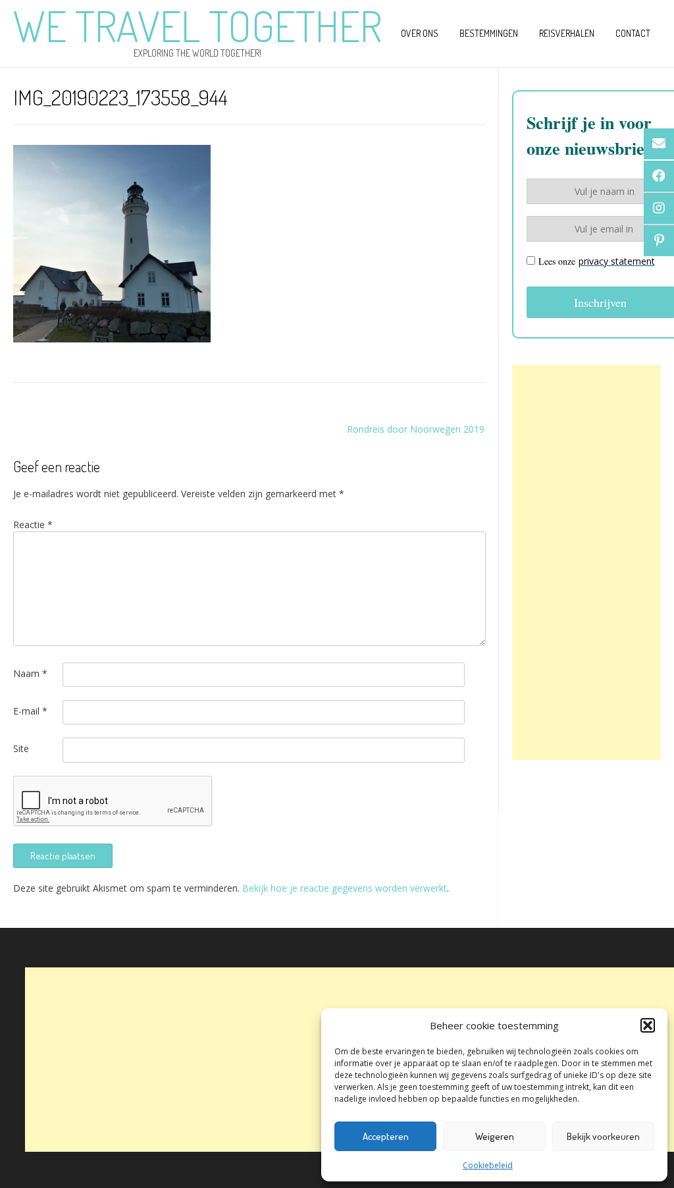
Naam (30, 673)
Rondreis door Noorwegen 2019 (415, 429)
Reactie (33, 524)
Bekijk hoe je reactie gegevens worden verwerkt (344, 888)
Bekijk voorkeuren (603, 1136)
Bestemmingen (488, 33)
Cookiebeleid (488, 1165)
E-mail (30, 711)
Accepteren (386, 1136)
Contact (632, 33)
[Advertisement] (586, 562)
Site (21, 748)
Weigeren (494, 1136)
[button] (647, 1025)
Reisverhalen (566, 33)
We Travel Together (197, 26)
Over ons (419, 33)
